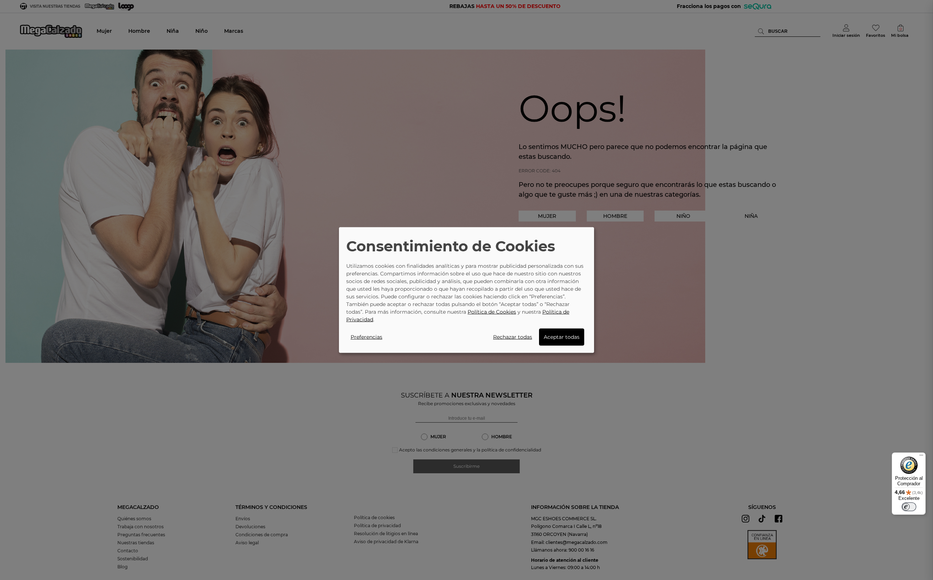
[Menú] (921, 456)
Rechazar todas (512, 336)
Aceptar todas (561, 336)
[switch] (909, 506)
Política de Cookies (492, 311)
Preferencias (366, 336)
